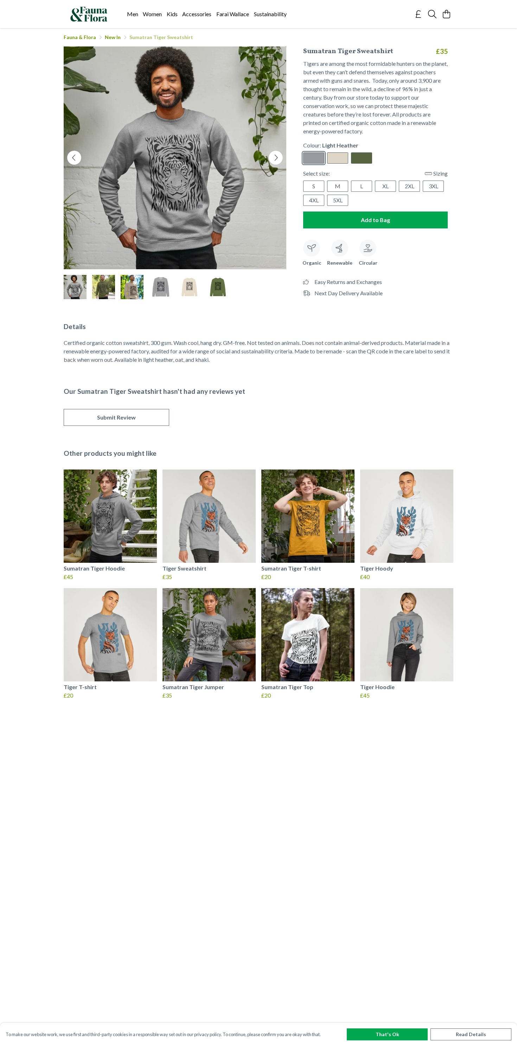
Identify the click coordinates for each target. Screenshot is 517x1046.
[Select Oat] (337, 158)
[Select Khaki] (361, 158)
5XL (338, 200)
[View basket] (446, 14)
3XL (433, 186)
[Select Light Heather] (313, 158)
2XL (409, 186)
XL (385, 186)
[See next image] (276, 158)
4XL (314, 200)
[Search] (432, 14)
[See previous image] (74, 158)
